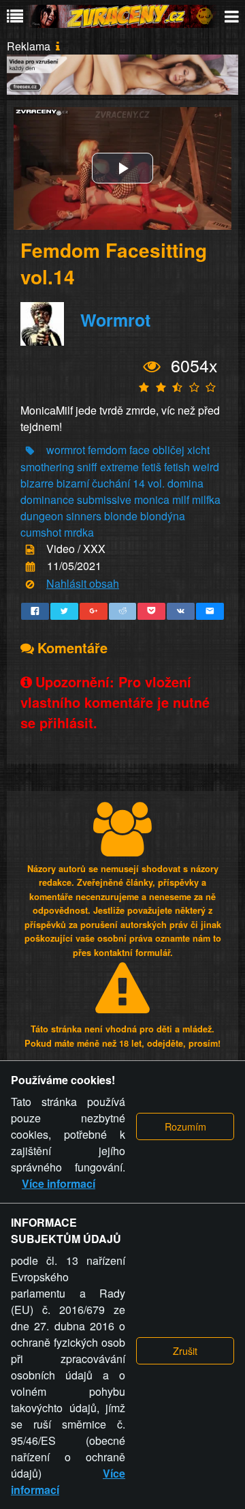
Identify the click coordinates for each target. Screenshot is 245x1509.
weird (206, 467)
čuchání (111, 483)
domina (185, 483)
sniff (87, 467)
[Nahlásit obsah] (29, 584)
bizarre (37, 483)
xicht (198, 450)
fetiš (151, 467)
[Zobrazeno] (152, 367)
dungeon (41, 516)
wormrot (65, 450)
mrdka (79, 532)
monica (151, 499)
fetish (177, 467)
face (139, 450)
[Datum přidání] (30, 567)
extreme (119, 467)
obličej (169, 450)
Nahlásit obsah (82, 583)
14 (139, 483)
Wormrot (115, 320)
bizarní (72, 483)
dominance (47, 499)
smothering (47, 467)
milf (180, 499)
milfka (206, 499)
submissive (104, 499)
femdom (107, 450)
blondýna (162, 516)
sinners (83, 516)
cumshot (40, 532)
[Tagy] (29, 450)
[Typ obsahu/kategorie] (29, 549)
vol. (156, 483)
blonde (120, 516)
